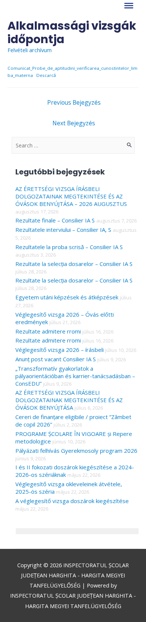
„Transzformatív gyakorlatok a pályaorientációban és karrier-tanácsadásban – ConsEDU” (75, 376)
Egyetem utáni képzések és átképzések (66, 297)
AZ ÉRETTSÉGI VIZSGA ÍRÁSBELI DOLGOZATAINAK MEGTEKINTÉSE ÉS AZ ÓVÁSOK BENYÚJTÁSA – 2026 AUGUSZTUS (71, 196)
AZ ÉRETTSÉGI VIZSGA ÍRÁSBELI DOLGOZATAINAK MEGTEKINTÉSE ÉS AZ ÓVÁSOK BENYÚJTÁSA (69, 400)
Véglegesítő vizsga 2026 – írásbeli (59, 349)
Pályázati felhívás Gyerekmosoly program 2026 (76, 450)
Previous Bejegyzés (74, 102)
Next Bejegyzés (73, 123)
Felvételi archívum (29, 50)
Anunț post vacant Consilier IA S (55, 359)
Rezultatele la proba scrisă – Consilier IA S (69, 247)
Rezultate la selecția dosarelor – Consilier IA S (74, 263)
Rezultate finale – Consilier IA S (55, 220)
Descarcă (46, 75)
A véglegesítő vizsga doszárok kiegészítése (72, 501)
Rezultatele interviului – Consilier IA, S (63, 229)
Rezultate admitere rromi (48, 331)
